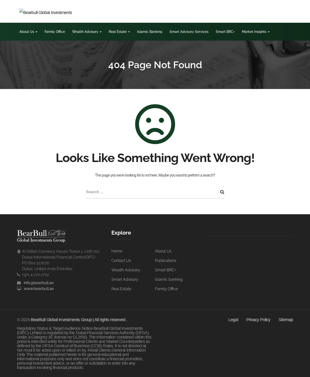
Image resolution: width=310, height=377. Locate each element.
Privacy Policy (258, 319)
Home (116, 251)
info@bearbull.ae (39, 283)
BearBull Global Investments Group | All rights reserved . (79, 319)
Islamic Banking (149, 31)
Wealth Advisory (85, 31)
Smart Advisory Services (189, 31)
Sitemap (286, 319)
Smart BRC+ (225, 31)
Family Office (55, 31)
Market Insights (254, 31)
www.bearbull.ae (39, 288)
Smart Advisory (124, 279)
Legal (233, 319)
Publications (165, 260)
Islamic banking (169, 279)
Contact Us (121, 260)
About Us (26, 31)
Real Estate (118, 31)
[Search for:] (155, 192)
